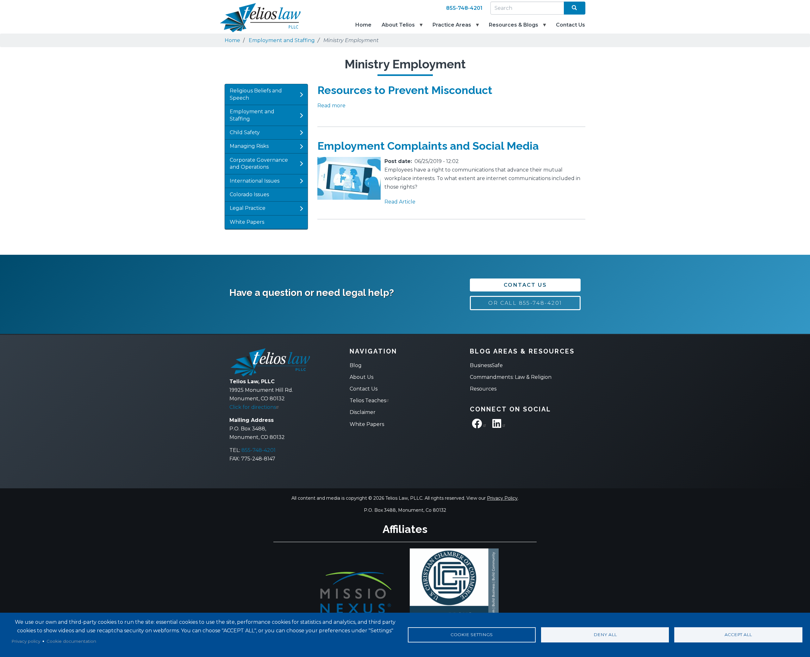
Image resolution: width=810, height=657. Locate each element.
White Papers (247, 222)
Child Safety (245, 132)
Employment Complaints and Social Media (428, 146)
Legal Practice (247, 208)
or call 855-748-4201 (525, 303)
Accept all (738, 634)
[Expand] (301, 94)
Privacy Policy (502, 498)
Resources (483, 389)
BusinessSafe (486, 365)
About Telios (396, 28)
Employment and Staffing (282, 40)
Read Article (399, 202)
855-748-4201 (464, 8)
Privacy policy (25, 641)
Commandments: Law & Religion (510, 377)
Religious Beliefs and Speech (256, 94)
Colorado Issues (249, 194)
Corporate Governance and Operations (259, 163)
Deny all (605, 634)
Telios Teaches (368, 400)
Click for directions (252, 407)
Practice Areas (449, 28)
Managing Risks (249, 146)
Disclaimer (363, 412)
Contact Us (570, 25)
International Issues (254, 181)
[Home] (256, 18)
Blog (356, 365)
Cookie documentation (71, 641)
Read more (331, 106)
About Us (361, 377)
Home (363, 25)
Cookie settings (472, 634)
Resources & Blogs (511, 28)
